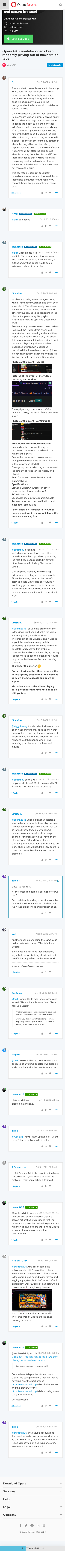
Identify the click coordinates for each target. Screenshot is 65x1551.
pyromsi (16, 880)
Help (6, 1499)
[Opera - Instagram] (44, 1525)
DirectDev (17, 293)
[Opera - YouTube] (32, 1525)
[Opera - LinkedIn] (38, 1525)
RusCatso (17, 993)
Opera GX (11, 65)
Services (9, 1491)
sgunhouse (17, 246)
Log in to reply (54, 65)
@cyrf (15, 219)
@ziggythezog (19, 726)
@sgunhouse (19, 628)
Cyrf (14, 82)
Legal (7, 1507)
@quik (15, 999)
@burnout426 (19, 1266)
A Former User (19, 1167)
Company (9, 1514)
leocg (15, 213)
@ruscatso (17, 1136)
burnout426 (18, 1094)
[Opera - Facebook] (20, 1525)
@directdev (18, 549)
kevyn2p (16, 1054)
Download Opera (21, 38)
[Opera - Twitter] (26, 1525)
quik (14, 934)
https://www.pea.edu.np (24, 1384)
